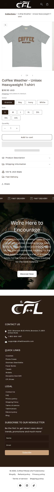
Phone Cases (11, 359)
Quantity (5, 123)
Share (7, 184)
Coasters (9, 356)
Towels (8, 369)
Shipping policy (37, 479)
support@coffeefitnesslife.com (21, 341)
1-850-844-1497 (15, 337)
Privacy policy (11, 399)
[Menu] (6, 4)
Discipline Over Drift (14, 376)
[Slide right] (32, 75)
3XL (6, 118)
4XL (16, 118)
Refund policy (11, 412)
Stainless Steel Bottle (14, 363)
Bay (20, 102)
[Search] (41, 4)
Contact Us (10, 392)
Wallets (9, 373)
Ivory (30, 102)
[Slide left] (21, 75)
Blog (7, 415)
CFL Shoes (10, 379)
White (42, 102)
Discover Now (27, 274)
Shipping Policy (12, 402)
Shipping (5, 94)
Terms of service (12, 405)
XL (29, 112)
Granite (8, 102)
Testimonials (11, 409)
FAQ (7, 395)
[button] (27, 144)
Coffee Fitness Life (25, 471)
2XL (37, 112)
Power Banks (11, 366)
